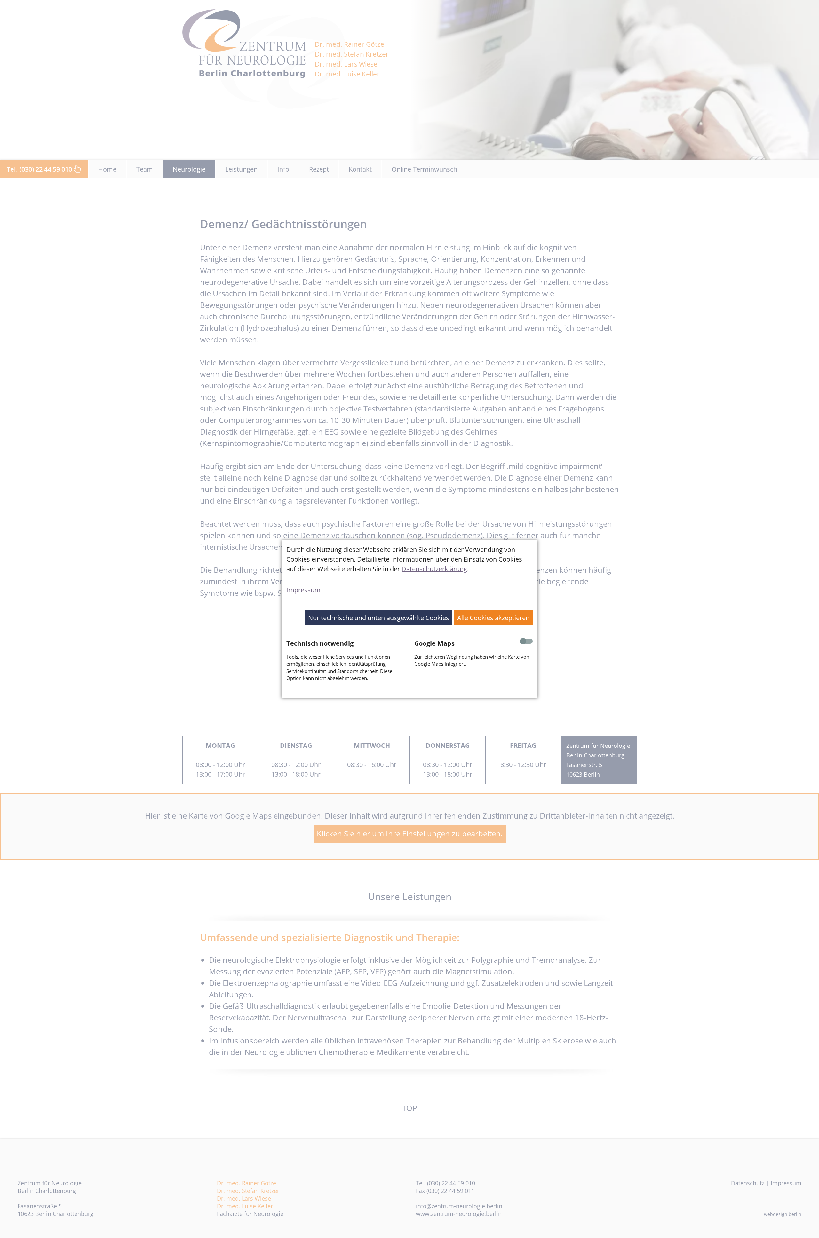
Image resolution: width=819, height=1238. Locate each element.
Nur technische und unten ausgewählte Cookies (378, 617)
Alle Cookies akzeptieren (493, 617)
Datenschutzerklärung (434, 568)
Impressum (303, 590)
